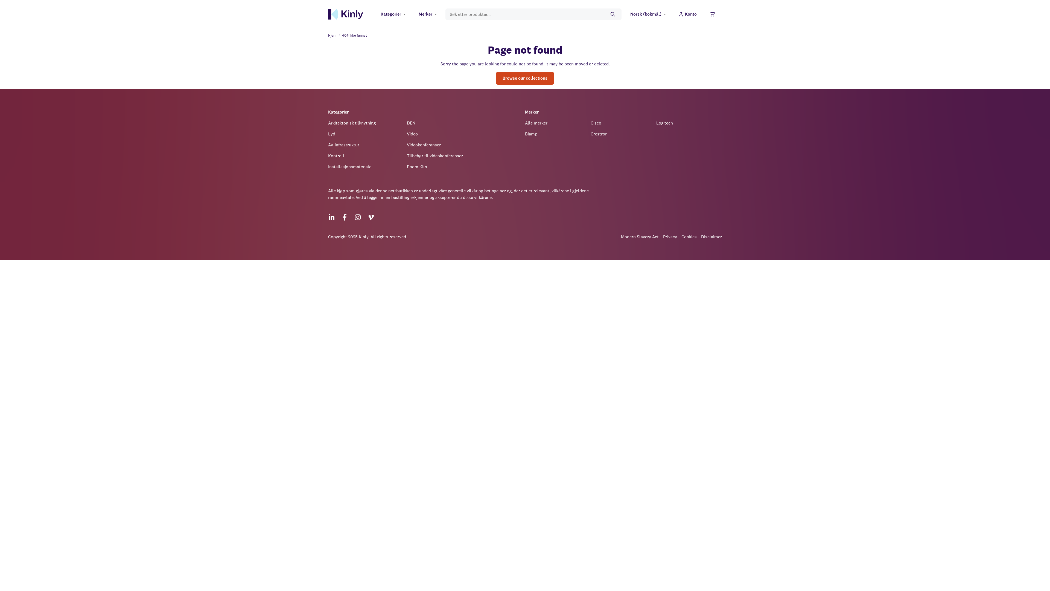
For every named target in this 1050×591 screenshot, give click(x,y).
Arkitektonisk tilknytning (352, 123)
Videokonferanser (424, 145)
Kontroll (336, 156)
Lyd (331, 134)
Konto (691, 14)
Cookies (689, 237)
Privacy (670, 237)
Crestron (599, 134)
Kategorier (391, 14)
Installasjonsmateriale (349, 167)
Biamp (531, 134)
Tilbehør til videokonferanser (435, 156)
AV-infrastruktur (343, 145)
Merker (425, 14)
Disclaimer (711, 237)
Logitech (664, 123)
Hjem (332, 35)
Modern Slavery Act (640, 237)
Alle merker (536, 123)
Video (412, 134)
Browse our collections (525, 78)
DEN (411, 123)
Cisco (596, 123)
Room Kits (417, 167)
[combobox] (533, 14)
